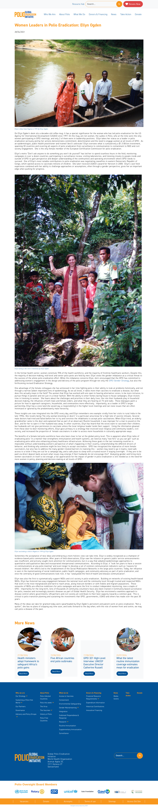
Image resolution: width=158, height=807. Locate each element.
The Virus (43, 706)
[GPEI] (30, 757)
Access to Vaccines (66, 696)
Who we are (50, 14)
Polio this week (46, 702)
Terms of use (90, 801)
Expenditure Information (95, 702)
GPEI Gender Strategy (119, 380)
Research (62, 722)
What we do (79, 14)
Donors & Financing (98, 14)
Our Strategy (20, 696)
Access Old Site (134, 801)
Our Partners (20, 706)
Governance (20, 710)
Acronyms (68, 801)
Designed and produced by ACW (79, 805)
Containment (64, 700)
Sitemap (112, 801)
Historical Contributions (95, 706)
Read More (23, 673)
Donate (138, 14)
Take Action (125, 14)
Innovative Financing (94, 710)
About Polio (64, 14)
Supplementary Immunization (70, 729)
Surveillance (64, 733)
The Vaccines (45, 710)
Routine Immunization (67, 725)
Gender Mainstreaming (68, 707)
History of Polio (46, 714)
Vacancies (24, 801)
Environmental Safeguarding (70, 704)
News (113, 14)
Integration (63, 711)
